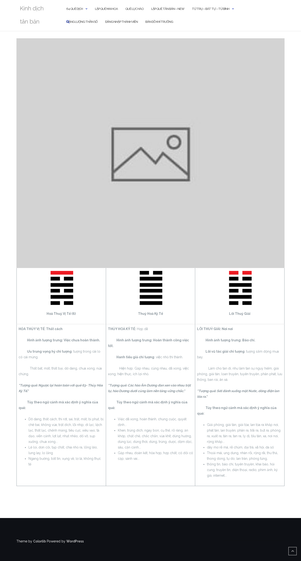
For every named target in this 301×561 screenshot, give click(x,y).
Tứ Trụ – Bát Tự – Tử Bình (210, 9)
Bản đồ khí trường (159, 21)
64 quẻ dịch (74, 9)
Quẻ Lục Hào (134, 9)
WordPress (75, 541)
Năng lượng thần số (82, 21)
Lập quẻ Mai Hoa (106, 9)
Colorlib (39, 541)
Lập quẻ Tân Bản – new (167, 9)
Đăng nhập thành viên (121, 21)
